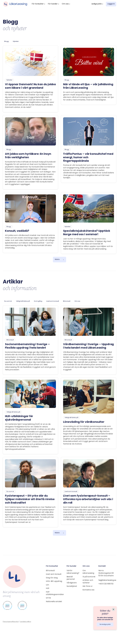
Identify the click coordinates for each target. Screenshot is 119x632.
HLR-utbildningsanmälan (55, 593)
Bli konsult (50, 571)
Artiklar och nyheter (88, 581)
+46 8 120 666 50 (106, 584)
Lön (47, 585)
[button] (38, 4)
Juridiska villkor (25, 621)
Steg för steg (52, 578)
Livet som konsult (53, 574)
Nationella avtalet (54, 602)
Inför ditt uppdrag (54, 581)
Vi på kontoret (89, 577)
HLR (47, 588)
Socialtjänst (72, 586)
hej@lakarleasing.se (107, 580)
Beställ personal (71, 578)
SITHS (48, 598)
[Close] (113, 609)
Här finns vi (87, 586)
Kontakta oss (88, 590)
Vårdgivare (72, 583)
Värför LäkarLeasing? (73, 572)
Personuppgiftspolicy (11, 621)
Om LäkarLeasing (88, 572)
